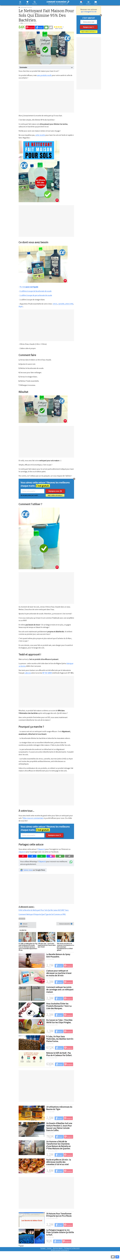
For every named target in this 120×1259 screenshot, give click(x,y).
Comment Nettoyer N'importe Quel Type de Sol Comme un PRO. (42, 914)
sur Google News (34, 870)
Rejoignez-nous (54, 491)
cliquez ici (22, 852)
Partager (40, 28)
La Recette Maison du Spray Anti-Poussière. (58, 955)
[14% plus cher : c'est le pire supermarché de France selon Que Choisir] (46, 937)
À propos (95, 3)
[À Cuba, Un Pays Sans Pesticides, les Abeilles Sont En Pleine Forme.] (32, 1042)
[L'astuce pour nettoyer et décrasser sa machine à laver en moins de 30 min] (32, 977)
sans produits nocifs (44, 75)
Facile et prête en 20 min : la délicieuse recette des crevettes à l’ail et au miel (58, 1162)
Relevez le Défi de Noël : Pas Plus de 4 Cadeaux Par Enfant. (59, 1054)
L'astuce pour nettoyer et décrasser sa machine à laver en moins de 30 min (59, 973)
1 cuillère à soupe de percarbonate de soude (36, 295)
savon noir (22, 918)
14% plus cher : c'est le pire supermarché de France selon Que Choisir (47, 945)
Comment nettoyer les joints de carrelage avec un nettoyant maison (59, 989)
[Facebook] (32, 856)
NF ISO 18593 (47, 673)
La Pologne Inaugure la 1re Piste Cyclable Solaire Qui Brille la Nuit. (60, 1232)
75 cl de (29, 287)
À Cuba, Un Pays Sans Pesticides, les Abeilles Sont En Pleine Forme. (59, 1038)
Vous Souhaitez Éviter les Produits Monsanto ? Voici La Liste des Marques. (59, 1006)
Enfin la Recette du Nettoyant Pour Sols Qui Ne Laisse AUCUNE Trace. (44, 910)
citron (55, 304)
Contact (49, 1248)
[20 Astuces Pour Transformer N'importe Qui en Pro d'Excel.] (32, 1219)
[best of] (27, 2)
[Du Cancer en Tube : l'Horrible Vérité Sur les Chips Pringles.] (32, 1026)
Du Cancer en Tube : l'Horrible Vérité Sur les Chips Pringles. (59, 1021)
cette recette (40, 135)
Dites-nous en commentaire (33, 818)
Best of (27, 3)
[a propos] (95, 2)
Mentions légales (58, 1248)
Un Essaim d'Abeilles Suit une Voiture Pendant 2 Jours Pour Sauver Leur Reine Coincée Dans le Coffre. (59, 1127)
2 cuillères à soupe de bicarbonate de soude (36, 291)
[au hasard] (88, 2)
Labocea (28, 673)
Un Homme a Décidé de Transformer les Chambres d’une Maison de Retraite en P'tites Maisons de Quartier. (58, 1145)
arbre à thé (69, 304)
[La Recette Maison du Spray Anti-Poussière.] (32, 960)
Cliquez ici (41, 849)
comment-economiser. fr (58, 2)
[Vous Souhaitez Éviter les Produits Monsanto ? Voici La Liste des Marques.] (32, 1009)
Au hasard (88, 3)
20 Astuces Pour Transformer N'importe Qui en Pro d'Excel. (59, 1214)
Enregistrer (31, 28)
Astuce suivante (64, 924)
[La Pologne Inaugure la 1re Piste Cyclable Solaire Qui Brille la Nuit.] (32, 1236)
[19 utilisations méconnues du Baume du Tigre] (32, 1113)
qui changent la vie (88, 11)
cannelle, (61, 304)
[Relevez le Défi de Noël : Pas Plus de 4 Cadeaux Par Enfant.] (32, 1059)
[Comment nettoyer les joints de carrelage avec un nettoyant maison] (32, 993)
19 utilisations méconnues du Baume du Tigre (59, 1107)
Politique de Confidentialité (72, 1248)
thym (21, 306)
